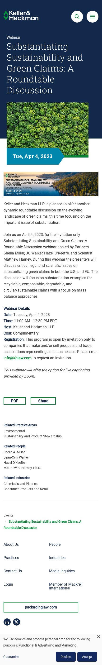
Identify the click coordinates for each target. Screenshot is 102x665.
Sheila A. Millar (14, 452)
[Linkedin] (7, 622)
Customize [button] (11, 657)
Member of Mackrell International (66, 586)
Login (8, 584)
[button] (77, 17)
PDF (14, 401)
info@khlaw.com (18, 358)
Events (9, 515)
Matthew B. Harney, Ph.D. (22, 468)
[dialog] (51, 649)
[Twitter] (16, 622)
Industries (57, 557)
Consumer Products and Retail (26, 489)
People (54, 544)
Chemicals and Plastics (20, 484)
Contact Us (13, 571)
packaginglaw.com (41, 607)
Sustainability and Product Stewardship (33, 436)
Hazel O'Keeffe (14, 462)
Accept (87, 657)
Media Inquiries (62, 571)
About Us (11, 544)
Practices (11, 557)
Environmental (14, 431)
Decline (65, 657)
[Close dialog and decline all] (98, 637)
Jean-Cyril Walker (16, 457)
